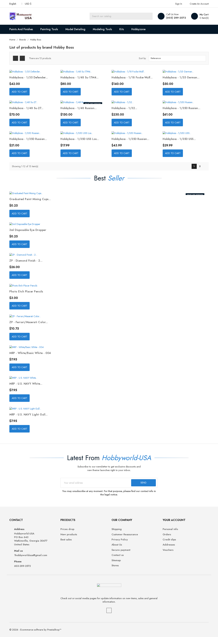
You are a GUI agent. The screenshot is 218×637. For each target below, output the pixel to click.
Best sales (66, 539)
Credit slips (169, 539)
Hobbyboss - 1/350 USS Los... (79, 139)
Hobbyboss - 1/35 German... (181, 77)
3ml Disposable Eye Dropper (27, 230)
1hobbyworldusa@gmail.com (30, 555)
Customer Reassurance (125, 534)
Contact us (118, 555)
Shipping (117, 529)
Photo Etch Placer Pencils (26, 291)
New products (68, 534)
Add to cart (19, 91)
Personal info (170, 529)
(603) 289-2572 (176, 18)
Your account (174, 520)
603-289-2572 (22, 566)
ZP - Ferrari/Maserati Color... (28, 322)
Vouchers (168, 550)
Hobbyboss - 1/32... (124, 108)
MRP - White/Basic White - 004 (30, 353)
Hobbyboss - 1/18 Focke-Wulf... (132, 77)
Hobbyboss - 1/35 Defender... (28, 77)
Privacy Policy (120, 539)
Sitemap (116, 560)
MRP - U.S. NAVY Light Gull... (28, 414)
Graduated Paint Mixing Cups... (30, 199)
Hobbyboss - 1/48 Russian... (78, 108)
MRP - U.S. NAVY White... (25, 384)
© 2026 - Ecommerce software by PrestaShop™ (35, 629)
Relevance (177, 58)
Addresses (169, 545)
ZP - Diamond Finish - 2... (25, 261)
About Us (117, 545)
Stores (115, 565)
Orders (167, 534)
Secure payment (121, 550)
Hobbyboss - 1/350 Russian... (181, 108)
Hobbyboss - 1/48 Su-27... (26, 108)
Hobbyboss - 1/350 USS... (179, 139)
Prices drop (67, 529)
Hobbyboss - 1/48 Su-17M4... (79, 77)
